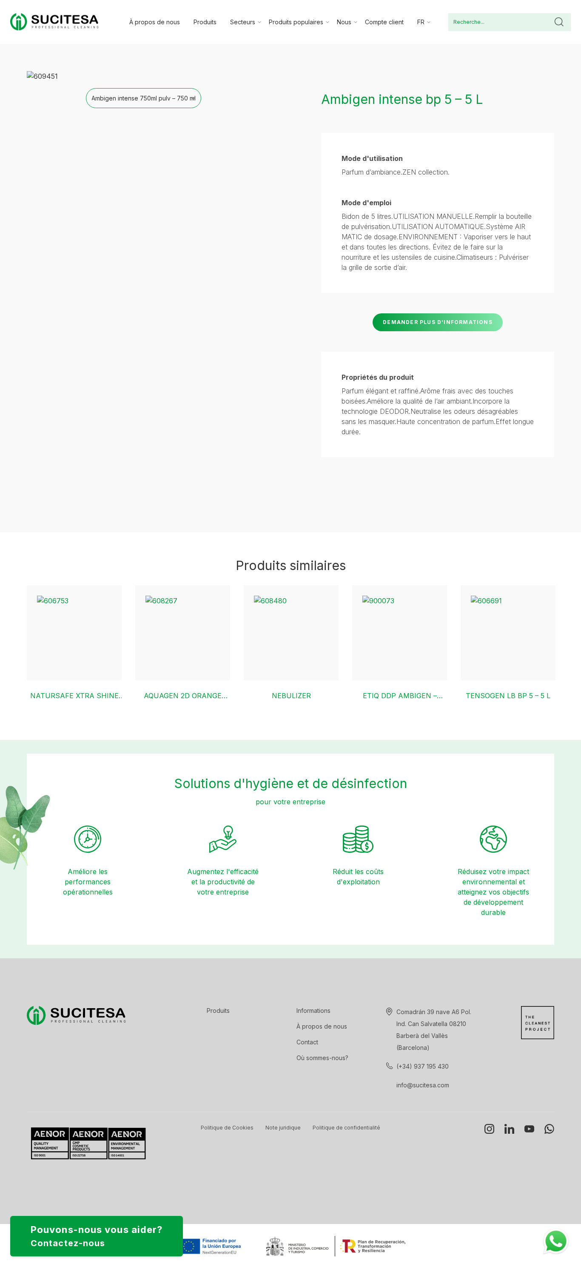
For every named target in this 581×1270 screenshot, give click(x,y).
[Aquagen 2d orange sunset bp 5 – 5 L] (182, 632)
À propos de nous (154, 22)
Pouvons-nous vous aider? (96, 1236)
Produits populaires (296, 22)
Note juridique (283, 1127)
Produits (205, 22)
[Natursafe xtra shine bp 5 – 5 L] (74, 632)
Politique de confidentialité (346, 1127)
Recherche (559, 22)
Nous (344, 22)
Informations (313, 1010)
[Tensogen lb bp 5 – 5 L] (508, 632)
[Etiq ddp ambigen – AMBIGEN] (399, 632)
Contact (307, 1042)
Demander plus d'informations (438, 322)
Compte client (384, 22)
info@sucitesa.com (422, 1085)
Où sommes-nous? (322, 1057)
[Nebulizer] (291, 632)
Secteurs (242, 22)
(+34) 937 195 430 (422, 1066)
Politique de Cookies (227, 1127)
